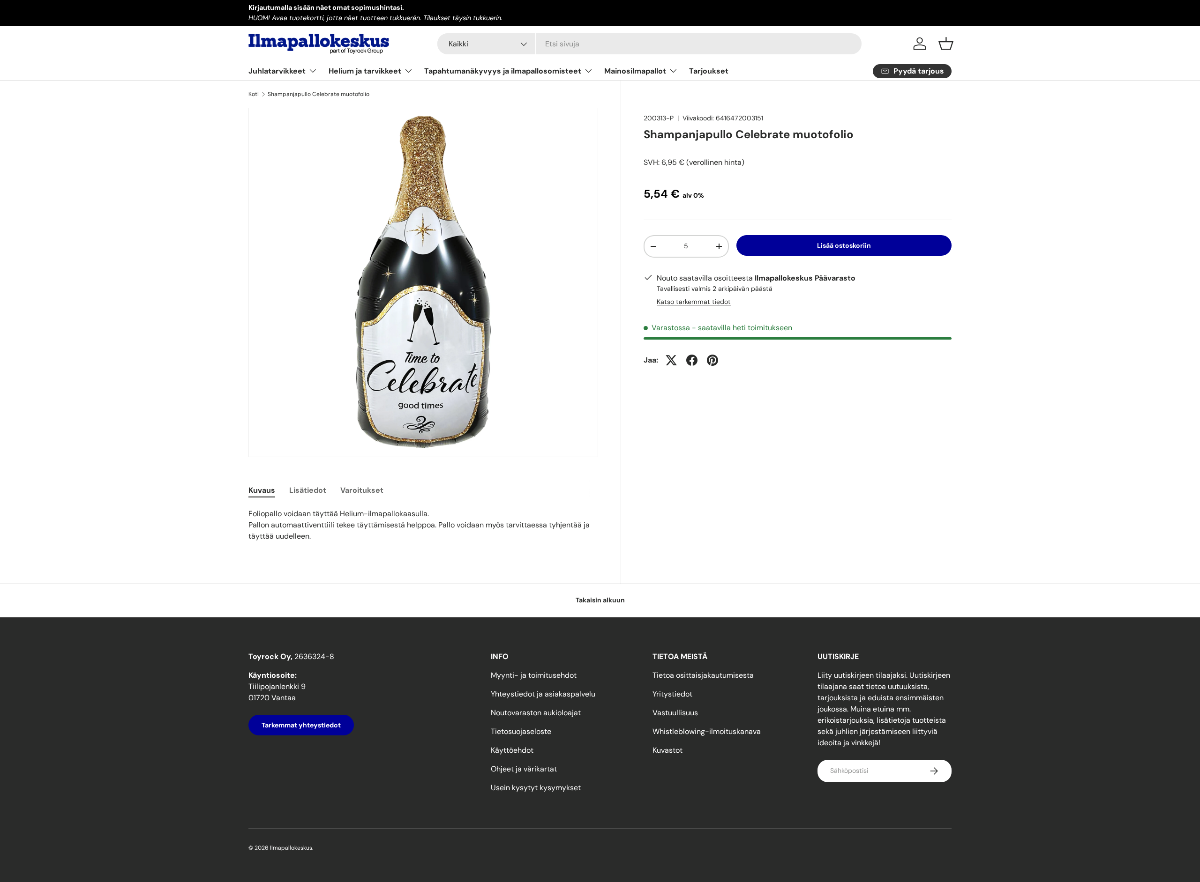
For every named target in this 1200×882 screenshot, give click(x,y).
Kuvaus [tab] (261, 490)
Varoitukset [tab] (361, 490)
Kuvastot (667, 750)
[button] (946, 43)
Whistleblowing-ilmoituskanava (706, 731)
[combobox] (649, 43)
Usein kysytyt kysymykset (536, 788)
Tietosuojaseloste (521, 731)
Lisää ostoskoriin (844, 245)
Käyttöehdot (512, 750)
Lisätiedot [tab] (307, 490)
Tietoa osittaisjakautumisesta (703, 675)
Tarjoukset (708, 71)
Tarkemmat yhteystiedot (301, 725)
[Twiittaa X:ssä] (671, 360)
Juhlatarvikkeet (277, 71)
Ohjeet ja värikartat (524, 769)
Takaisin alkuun (600, 600)
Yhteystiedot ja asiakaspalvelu (543, 694)
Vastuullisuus (675, 713)
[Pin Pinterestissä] (712, 360)
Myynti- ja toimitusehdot (534, 675)
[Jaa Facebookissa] (692, 360)
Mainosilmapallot (635, 71)
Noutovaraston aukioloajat (536, 713)
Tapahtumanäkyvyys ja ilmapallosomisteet (502, 71)
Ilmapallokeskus (291, 848)
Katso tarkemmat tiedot (694, 301)
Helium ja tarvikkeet (365, 71)
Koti (253, 94)
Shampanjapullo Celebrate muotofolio (318, 94)
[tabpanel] (423, 525)
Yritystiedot (672, 694)
